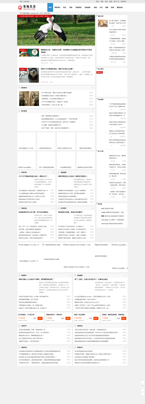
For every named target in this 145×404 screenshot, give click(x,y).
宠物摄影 (80, 275)
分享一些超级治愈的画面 (46, 167)
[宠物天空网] (28, 9)
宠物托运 (80, 347)
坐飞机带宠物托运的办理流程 (84, 351)
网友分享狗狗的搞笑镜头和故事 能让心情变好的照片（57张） (117, 142)
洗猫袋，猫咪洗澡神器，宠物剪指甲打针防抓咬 (117, 314)
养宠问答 (24, 172)
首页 (50, 7)
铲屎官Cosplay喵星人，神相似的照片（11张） (27, 167)
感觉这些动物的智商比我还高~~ (28, 302)
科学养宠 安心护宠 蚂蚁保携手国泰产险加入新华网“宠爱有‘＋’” (38, 357)
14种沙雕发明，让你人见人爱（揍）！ (53, 105)
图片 (97, 1)
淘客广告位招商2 (79, 314)
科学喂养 (63, 208)
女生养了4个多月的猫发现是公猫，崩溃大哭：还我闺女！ (59, 122)
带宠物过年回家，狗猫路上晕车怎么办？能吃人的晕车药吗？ (93, 354)
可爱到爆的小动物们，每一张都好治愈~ (31, 305)
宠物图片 (23, 69)
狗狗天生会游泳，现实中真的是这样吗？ (31, 238)
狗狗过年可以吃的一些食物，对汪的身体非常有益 (73, 229)
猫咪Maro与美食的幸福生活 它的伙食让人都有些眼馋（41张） (117, 133)
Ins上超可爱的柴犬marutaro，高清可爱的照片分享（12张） (93, 296)
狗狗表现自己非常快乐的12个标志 (29, 199)
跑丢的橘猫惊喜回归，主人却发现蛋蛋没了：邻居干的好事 (59, 119)
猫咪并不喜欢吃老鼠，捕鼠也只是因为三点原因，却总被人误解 (77, 238)
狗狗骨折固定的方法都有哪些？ (68, 196)
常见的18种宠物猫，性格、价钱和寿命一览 (32, 329)
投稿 (110, 1)
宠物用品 (24, 347)
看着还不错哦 (107, 208)
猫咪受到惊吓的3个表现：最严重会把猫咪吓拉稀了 (73, 193)
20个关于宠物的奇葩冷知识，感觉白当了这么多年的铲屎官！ (40, 176)
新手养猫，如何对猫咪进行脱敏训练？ (30, 229)
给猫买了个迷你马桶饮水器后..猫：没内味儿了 (33, 308)
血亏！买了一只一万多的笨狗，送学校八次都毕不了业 (35, 226)
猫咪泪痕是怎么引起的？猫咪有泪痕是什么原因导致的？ (78, 176)
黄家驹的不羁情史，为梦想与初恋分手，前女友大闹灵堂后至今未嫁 (117, 167)
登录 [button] (21, 1)
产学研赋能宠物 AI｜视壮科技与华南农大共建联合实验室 (36, 354)
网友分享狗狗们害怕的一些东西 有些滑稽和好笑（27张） (117, 115)
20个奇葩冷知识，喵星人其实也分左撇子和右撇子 (56, 92)
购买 (40, 318)
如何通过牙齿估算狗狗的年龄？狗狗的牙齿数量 (72, 202)
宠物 (70, 7)
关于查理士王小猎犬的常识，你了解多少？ (71, 226)
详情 (34, 318)
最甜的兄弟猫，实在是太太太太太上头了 (87, 302)
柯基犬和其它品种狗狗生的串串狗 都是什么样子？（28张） (117, 124)
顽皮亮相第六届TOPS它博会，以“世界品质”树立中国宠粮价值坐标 (95, 338)
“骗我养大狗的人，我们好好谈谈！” (29, 341)
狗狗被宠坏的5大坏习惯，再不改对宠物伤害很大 (36, 212)
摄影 (106, 7)
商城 (112, 7)
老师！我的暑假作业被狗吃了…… (51, 116)
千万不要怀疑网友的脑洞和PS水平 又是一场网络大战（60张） (117, 106)
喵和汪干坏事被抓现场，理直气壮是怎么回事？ (57, 69)
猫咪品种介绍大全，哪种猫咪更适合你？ (31, 335)
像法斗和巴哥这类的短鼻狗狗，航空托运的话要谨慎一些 (92, 360)
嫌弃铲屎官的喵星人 (86, 148)
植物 (95, 7)
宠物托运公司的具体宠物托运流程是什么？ (88, 363)
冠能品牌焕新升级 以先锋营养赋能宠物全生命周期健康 (91, 341)
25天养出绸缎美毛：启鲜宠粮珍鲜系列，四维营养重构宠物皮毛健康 (39, 360)
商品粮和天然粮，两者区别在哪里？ (70, 212)
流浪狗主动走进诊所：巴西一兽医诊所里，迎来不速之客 (117, 185)
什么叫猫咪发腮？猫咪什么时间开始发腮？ (32, 193)
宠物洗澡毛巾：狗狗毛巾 (54, 314)
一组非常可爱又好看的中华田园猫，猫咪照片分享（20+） (92, 308)
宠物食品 (23, 50)
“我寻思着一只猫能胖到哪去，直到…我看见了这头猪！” (75, 232)
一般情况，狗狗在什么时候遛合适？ (30, 232)
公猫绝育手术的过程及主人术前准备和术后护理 (72, 199)
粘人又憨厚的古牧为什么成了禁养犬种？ (31, 338)
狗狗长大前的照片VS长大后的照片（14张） (66, 148)
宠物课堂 (78, 7)
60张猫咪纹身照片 (66, 167)
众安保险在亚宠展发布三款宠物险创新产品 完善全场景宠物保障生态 (40, 351)
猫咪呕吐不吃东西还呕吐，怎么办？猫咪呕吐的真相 (74, 190)
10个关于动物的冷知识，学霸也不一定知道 (54, 102)
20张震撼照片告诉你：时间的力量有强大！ (54, 96)
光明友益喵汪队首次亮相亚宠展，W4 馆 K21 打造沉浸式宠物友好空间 (96, 332)
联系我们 (123, 1)
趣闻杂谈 (120, 7)
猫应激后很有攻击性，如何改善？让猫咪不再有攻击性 (35, 235)
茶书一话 (116, 1)
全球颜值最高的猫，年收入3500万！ (86, 299)
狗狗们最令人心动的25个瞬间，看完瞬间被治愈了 (36, 279)
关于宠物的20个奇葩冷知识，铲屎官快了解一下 (33, 190)
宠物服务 (88, 7)
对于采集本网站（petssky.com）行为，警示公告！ (35, 13)
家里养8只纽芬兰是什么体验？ (28, 202)
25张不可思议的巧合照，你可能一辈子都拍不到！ (34, 296)
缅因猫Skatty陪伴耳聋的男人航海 (86, 167)
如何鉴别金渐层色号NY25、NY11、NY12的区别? (34, 332)
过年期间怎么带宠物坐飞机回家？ (85, 357)
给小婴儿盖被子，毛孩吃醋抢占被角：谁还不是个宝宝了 (117, 23)
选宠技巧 (24, 326)
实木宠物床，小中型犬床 (26, 314)
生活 (101, 7)
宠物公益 (99, 72)
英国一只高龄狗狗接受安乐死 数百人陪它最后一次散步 (117, 50)
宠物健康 (63, 172)
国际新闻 (24, 87)
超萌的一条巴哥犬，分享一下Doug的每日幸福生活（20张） (93, 305)
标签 (102, 1)
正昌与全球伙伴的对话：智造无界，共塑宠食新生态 (90, 329)
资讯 (64, 7)
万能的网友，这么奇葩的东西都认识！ (53, 98)
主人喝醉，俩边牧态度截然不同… (51, 125)
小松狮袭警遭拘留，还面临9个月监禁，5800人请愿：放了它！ (117, 41)
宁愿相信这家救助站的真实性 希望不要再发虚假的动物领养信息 (117, 59)
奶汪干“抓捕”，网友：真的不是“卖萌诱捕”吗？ (55, 128)
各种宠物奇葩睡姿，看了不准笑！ (29, 299)
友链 (106, 1)
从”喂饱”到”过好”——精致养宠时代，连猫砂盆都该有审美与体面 (38, 363)
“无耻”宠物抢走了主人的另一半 (27, 148)
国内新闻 (24, 111)
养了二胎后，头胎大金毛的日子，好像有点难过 (91, 279)
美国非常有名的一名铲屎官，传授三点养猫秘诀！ (73, 235)
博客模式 (57, 7)
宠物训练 (24, 208)
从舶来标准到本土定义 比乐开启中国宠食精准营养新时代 (92, 335)
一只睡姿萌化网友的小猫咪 (46, 148)
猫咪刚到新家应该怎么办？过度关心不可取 (32, 196)
